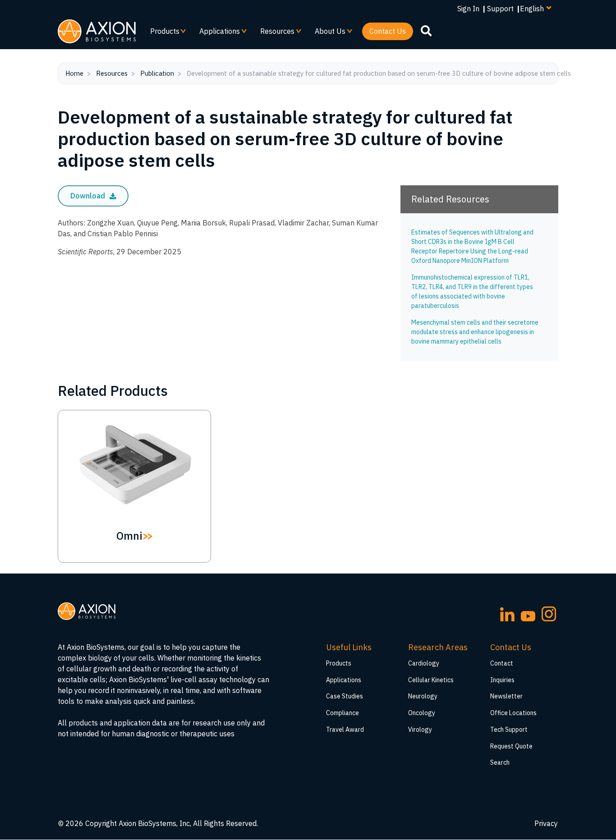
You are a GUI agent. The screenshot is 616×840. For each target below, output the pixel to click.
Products (161, 33)
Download (88, 195)
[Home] (97, 31)
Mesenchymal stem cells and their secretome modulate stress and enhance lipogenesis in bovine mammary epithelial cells (474, 331)
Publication (157, 73)
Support (500, 8)
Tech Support (509, 729)
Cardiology (423, 663)
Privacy (546, 823)
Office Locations (513, 713)
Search (500, 762)
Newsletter (506, 696)
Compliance (342, 713)
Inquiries (502, 680)
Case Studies (344, 696)
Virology (420, 729)
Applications (216, 33)
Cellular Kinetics (431, 680)
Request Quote (511, 746)
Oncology (421, 713)
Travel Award (345, 729)
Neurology (422, 696)
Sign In (468, 8)
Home (74, 73)
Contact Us (387, 31)
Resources (273, 33)
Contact (501, 663)
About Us (326, 33)
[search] (426, 31)
